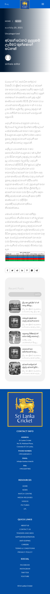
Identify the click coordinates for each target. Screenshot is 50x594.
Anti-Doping (25, 541)
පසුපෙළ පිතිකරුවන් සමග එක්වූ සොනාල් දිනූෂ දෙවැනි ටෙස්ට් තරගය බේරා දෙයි (30, 335)
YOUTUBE (25, 576)
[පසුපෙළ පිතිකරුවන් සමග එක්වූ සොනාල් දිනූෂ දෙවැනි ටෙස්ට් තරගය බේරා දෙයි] (15, 337)
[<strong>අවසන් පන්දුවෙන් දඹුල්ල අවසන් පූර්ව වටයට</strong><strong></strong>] (15, 368)
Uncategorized (12, 33)
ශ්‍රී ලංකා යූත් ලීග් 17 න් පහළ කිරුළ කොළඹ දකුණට (30, 304)
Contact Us (25, 529)
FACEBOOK (25, 565)
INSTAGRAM (25, 569)
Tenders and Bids (25, 533)
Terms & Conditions (25, 548)
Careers (25, 544)
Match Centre (25, 494)
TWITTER (25, 572)
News (25, 490)
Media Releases (25, 497)
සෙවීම (37, 294)
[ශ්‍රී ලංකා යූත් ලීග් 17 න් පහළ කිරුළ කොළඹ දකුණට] (15, 306)
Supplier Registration (25, 537)
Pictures (25, 505)
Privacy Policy (25, 552)
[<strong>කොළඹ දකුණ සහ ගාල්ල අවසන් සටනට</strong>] (15, 322)
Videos (25, 501)
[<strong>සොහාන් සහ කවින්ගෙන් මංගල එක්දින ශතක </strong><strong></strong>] (15, 352)
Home (25, 486)
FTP (25, 513)
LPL (25, 509)
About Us (25, 525)
